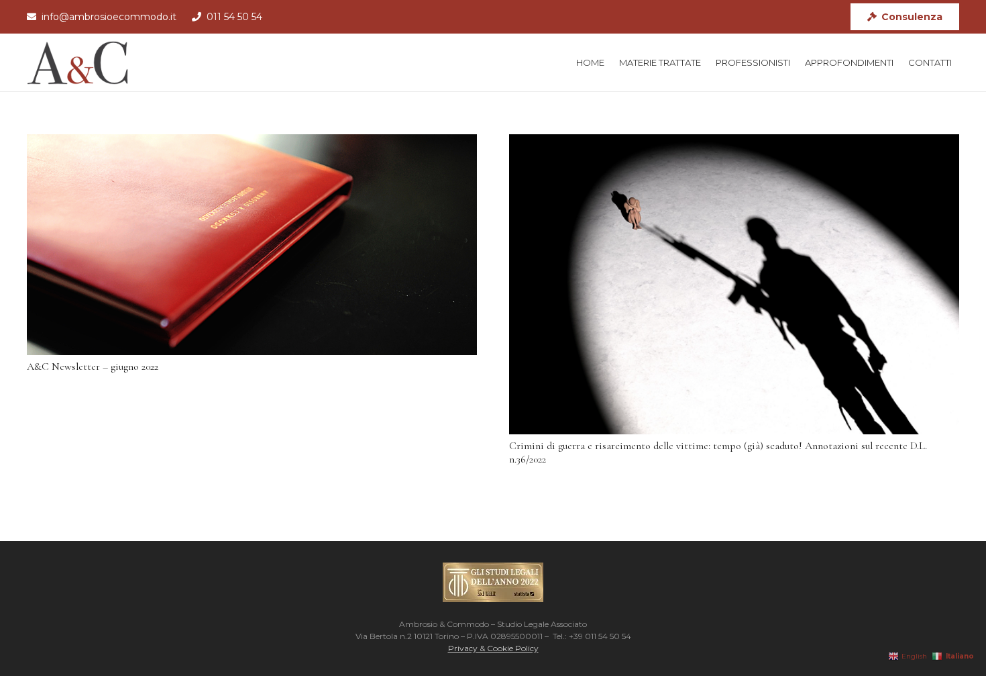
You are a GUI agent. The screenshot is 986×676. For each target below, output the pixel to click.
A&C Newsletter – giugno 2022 (92, 366)
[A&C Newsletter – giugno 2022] (252, 244)
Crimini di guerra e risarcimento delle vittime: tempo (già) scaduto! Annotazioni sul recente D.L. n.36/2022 (718, 452)
